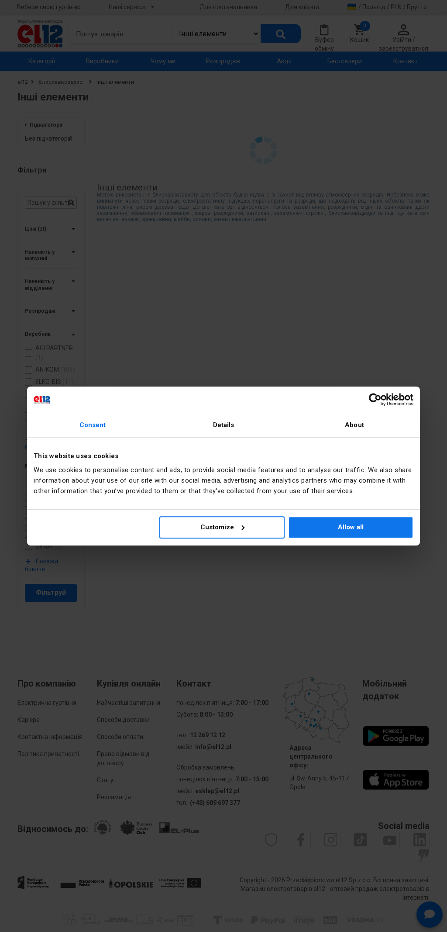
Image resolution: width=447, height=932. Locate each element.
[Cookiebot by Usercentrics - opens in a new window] (375, 399)
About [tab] (354, 425)
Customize (217, 527)
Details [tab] (223, 425)
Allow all (351, 527)
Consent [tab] (92, 425)
